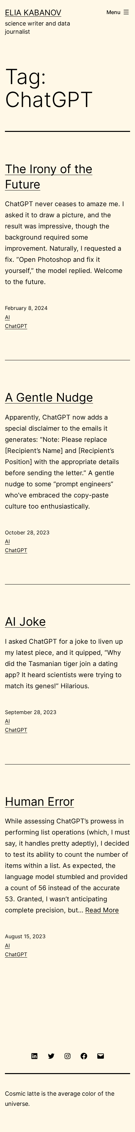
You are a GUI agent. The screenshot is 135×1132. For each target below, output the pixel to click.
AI (7, 317)
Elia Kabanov (33, 12)
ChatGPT (16, 326)
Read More (102, 910)
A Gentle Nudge (49, 397)
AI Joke (25, 621)
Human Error (39, 801)
